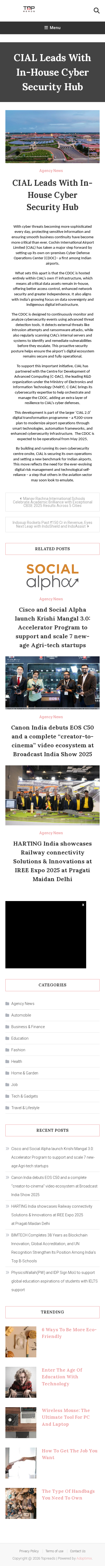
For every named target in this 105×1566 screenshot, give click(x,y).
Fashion (18, 1050)
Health (16, 1061)
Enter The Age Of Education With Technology (62, 1377)
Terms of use (54, 1551)
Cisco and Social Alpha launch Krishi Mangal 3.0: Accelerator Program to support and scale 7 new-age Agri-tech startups (52, 627)
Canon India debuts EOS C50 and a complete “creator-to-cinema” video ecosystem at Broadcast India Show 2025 (54, 1186)
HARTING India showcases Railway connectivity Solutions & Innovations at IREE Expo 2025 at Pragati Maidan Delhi (52, 861)
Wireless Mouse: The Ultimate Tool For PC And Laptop (66, 1417)
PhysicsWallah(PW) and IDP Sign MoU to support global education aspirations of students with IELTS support (54, 1281)
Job (14, 1084)
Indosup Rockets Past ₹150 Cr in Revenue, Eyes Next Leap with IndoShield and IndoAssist (52, 524)
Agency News (51, 171)
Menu (55, 27)
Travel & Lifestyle (25, 1108)
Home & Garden (24, 1073)
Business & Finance (28, 1027)
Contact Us (78, 1551)
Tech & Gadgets (24, 1096)
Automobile (21, 1015)
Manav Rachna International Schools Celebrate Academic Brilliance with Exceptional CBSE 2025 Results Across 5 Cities (52, 502)
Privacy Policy (29, 1551)
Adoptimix (84, 1558)
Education (20, 1038)
